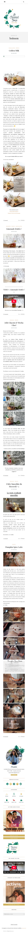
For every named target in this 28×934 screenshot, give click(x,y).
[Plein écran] (23, 872)
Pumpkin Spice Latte (14, 547)
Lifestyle (21, 802)
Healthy (12, 481)
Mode (6, 796)
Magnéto (8, 226)
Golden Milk (14, 50)
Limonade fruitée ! (14, 211)
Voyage (21, 796)
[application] (14, 868)
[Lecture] (5, 872)
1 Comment (5, 220)
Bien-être (6, 802)
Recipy (13, 226)
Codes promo (14, 838)
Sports (17, 47)
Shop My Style (14, 835)
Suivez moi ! (24, 928)
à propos (14, 774)
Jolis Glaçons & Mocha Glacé (14, 323)
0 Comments (5, 475)
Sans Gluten (12, 47)
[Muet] (20, 872)
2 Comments (5, 314)
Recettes (14, 802)
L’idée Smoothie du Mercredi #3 (14, 485)
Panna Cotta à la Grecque (14, 213)
